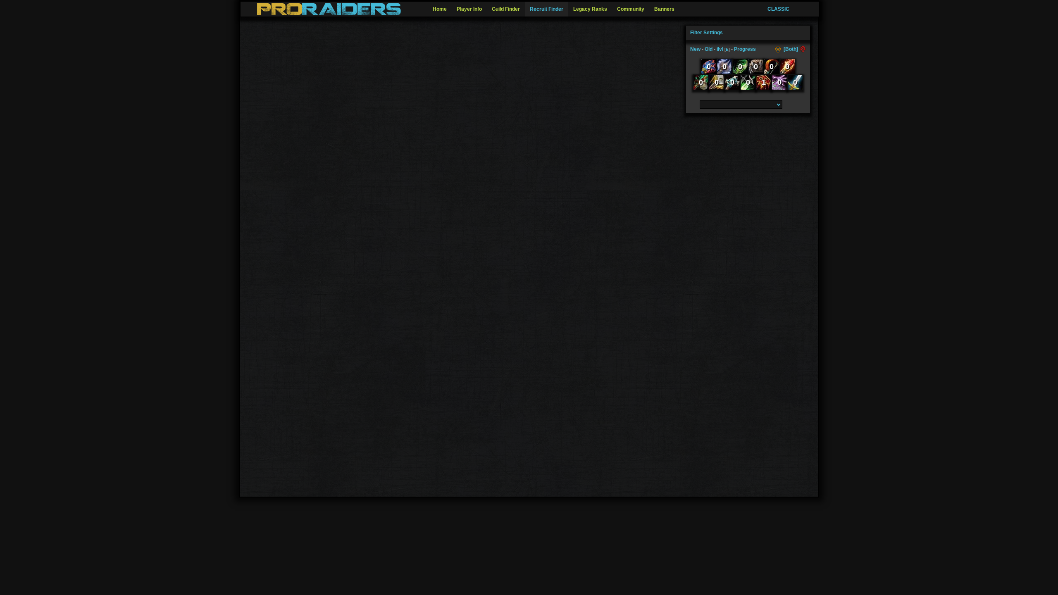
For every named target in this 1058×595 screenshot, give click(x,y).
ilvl (720, 49)
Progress (745, 49)
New (695, 49)
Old (708, 49)
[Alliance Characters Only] (778, 49)
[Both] (791, 49)
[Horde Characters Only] (802, 49)
